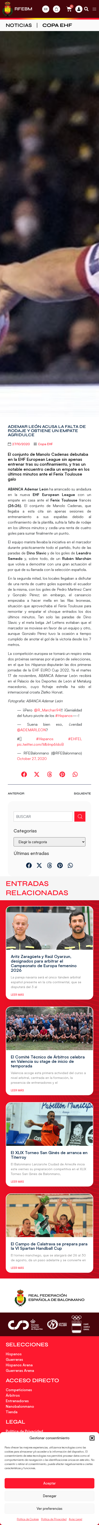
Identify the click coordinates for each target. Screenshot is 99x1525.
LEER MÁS (17, 994)
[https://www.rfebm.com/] (7, 8)
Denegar (49, 1496)
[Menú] (94, 9)
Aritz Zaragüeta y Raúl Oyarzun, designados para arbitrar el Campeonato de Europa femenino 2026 (44, 963)
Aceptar (49, 1483)
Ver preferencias (49, 1508)
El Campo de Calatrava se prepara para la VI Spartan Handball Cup (49, 1246)
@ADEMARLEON (31, 730)
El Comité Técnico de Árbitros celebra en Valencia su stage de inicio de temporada (48, 1061)
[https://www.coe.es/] (80, 1324)
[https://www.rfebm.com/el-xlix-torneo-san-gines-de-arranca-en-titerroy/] (49, 1124)
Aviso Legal (75, 1519)
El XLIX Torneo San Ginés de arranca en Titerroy (49, 1155)
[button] (92, 1438)
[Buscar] (79, 816)
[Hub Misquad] (78, 9)
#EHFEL (75, 739)
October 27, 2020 (32, 758)
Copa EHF (57, 25)
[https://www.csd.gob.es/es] (25, 1324)
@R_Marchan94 (47, 710)
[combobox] (43, 816)
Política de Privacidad (54, 1519)
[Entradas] (45, 9)
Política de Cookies (28, 1519)
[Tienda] (56, 9)
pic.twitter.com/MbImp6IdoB (40, 744)
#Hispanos (64, 715)
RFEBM (23, 9)
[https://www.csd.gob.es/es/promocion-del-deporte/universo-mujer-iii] (57, 1325)
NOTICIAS (19, 25)
